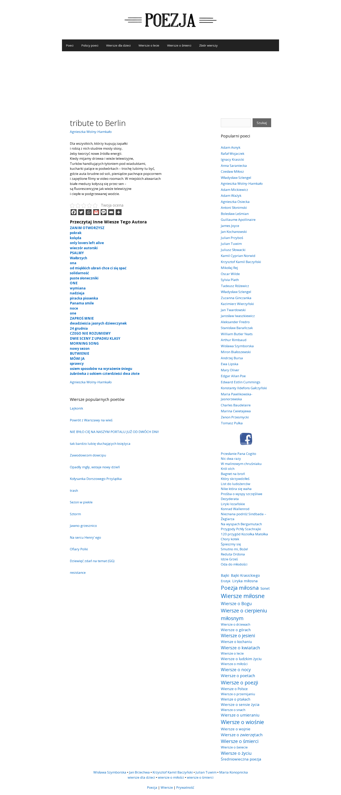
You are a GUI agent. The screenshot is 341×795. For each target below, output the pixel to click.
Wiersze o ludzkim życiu (241, 658)
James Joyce (230, 225)
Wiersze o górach (236, 629)
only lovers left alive (87, 243)
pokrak (76, 232)
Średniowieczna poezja (241, 759)
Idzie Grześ (229, 559)
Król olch (227, 468)
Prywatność (185, 787)
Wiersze (167, 787)
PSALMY (77, 253)
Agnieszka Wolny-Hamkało (91, 131)
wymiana (78, 288)
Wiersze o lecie (149, 45)
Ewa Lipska (229, 364)
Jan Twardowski (233, 310)
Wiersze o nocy (236, 669)
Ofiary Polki (79, 549)
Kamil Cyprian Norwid (238, 255)
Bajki (225, 575)
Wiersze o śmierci (179, 45)
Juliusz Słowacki (233, 249)
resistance (78, 572)
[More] (118, 212)
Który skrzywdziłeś (235, 478)
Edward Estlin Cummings (240, 382)
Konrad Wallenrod (235, 509)
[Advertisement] (170, 80)
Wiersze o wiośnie (242, 722)
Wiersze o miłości (234, 664)
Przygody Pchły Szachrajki (241, 529)
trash (74, 490)
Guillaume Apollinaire (238, 219)
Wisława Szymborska (237, 346)
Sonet (265, 588)
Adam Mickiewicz (234, 189)
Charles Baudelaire (236, 405)
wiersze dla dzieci (141, 777)
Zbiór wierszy (208, 45)
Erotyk (225, 581)
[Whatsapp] (88, 212)
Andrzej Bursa (232, 358)
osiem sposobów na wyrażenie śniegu (101, 368)
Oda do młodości (234, 564)
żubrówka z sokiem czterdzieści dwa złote (105, 373)
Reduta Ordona (233, 554)
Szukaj (262, 122)
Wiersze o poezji (239, 682)
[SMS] (103, 212)
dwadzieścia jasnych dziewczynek (98, 323)
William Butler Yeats (237, 334)
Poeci (69, 45)
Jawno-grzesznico (83, 525)
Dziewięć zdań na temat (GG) (92, 561)
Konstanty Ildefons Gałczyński (244, 388)
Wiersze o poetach (238, 675)
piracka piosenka (84, 298)
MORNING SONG (84, 343)
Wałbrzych (78, 258)
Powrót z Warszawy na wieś (91, 420)
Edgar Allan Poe (233, 376)
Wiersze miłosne (243, 596)
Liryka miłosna (245, 580)
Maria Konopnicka (233, 772)
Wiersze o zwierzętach (242, 734)
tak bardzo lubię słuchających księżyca (100, 443)
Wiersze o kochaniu (236, 641)
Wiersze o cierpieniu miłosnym (244, 614)
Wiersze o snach (233, 709)
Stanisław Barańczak (237, 328)
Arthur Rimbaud (233, 340)
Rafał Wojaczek (232, 153)
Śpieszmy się (231, 544)
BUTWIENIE (79, 353)
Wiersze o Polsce (234, 688)
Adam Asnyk (230, 147)
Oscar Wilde (230, 274)
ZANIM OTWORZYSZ (87, 228)
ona (73, 263)
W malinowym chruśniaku (241, 463)
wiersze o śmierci (200, 777)
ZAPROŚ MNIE (82, 318)
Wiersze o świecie (234, 747)
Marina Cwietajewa (236, 411)
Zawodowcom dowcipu (88, 455)
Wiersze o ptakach (235, 699)
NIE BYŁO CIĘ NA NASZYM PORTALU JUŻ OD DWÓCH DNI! (114, 431)
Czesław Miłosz (232, 171)
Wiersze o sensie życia (240, 704)
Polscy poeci (89, 45)
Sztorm (75, 514)
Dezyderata (230, 498)
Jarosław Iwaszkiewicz (238, 316)
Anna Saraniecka (234, 165)
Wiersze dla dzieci (118, 45)
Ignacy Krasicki (232, 159)
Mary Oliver (230, 370)
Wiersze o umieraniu (240, 715)
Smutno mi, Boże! (234, 549)
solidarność (79, 273)
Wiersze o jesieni (238, 636)
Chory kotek (230, 539)
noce (74, 308)
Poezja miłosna (240, 587)
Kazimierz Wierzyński (237, 303)
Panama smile (82, 303)
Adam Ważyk (231, 195)
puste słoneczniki (84, 278)
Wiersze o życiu (236, 753)
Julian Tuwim (231, 243)
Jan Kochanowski (234, 231)
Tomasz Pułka (232, 423)
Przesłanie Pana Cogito (238, 453)
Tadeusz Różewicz (235, 286)
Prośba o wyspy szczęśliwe (241, 494)
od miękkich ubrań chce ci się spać (98, 268)
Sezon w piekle (81, 502)
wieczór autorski (84, 248)
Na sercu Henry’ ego (85, 537)
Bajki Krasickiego (245, 575)
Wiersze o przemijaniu (238, 694)
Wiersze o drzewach (235, 624)
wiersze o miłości (171, 777)
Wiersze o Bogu (236, 603)
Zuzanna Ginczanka (236, 298)
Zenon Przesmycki (235, 417)
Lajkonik (76, 408)
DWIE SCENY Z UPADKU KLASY (95, 338)
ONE (74, 283)
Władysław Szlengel (236, 177)
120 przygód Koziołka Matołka (244, 534)
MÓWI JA (77, 358)
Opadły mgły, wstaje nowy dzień (95, 467)
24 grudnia (79, 328)
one (73, 313)
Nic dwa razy (231, 458)
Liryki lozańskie (233, 504)
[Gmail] (96, 212)
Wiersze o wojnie (235, 728)
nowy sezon (80, 348)
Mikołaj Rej (229, 267)
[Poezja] (170, 19)
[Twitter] (81, 212)
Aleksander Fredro (235, 322)
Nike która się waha (236, 488)
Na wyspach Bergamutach (241, 524)
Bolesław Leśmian (235, 213)
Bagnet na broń (233, 473)
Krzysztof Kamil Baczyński (241, 261)
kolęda (75, 238)
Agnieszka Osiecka (235, 201)
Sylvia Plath (230, 279)
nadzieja (77, 293)
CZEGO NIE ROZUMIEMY (90, 333)
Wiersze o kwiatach (240, 647)
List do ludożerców (235, 483)
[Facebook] (73, 212)
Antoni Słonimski (234, 207)
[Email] (111, 212)
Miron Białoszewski (236, 352)
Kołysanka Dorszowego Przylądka (96, 478)
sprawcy (77, 363)
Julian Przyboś (232, 237)
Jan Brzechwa (139, 772)
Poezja (152, 787)
